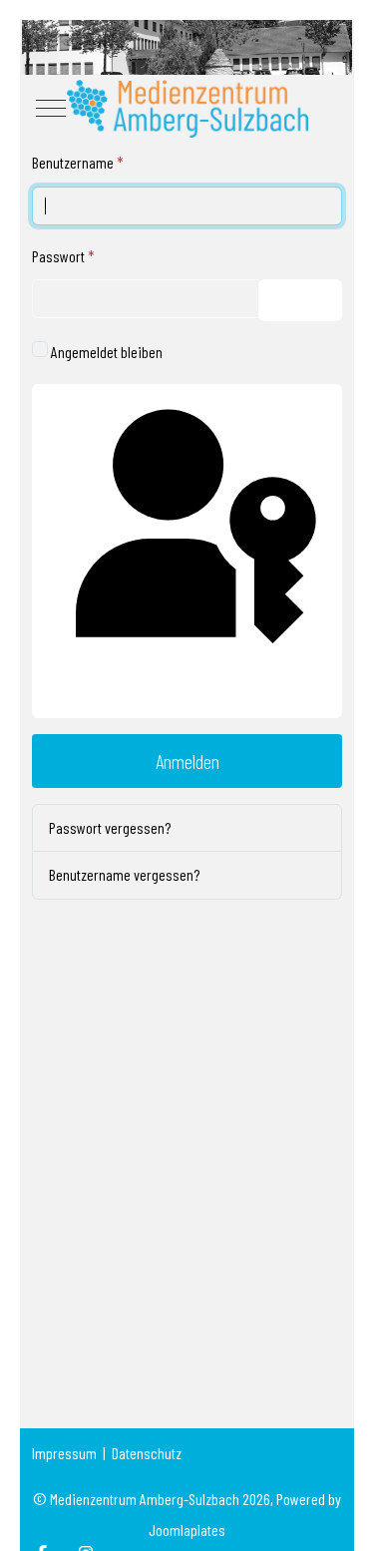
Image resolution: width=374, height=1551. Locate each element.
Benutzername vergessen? (124, 874)
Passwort (63, 255)
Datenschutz (147, 1452)
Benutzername (78, 162)
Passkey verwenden (187, 697)
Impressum (64, 1452)
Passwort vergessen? (110, 827)
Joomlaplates (187, 1529)
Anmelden (187, 761)
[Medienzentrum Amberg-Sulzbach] (187, 108)
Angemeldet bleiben (107, 351)
